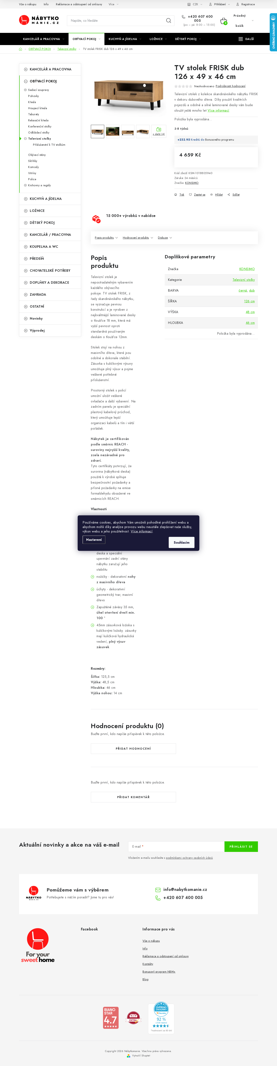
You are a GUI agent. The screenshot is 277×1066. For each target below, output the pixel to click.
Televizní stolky (39, 139)
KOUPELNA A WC (44, 246)
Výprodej (37, 330)
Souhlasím (181, 542)
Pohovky (33, 96)
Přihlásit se (241, 847)
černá (243, 290)
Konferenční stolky (39, 126)
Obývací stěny (37, 155)
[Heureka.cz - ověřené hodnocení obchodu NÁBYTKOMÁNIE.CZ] (161, 1017)
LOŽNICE (37, 210)
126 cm (249, 301)
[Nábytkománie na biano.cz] (111, 1017)
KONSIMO (192, 183)
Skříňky (32, 161)
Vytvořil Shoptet (141, 1055)
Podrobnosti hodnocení (231, 86)
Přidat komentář (133, 797)
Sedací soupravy (38, 90)
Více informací (141, 531)
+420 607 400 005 (200, 19)
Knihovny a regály (39, 185)
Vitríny (32, 173)
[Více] (246, 39)
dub (252, 290)
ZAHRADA (38, 294)
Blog (145, 979)
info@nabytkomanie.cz (185, 889)
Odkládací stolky (38, 132)
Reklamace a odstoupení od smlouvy (79, 4)
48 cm (250, 312)
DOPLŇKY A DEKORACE (49, 282)
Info (46, 4)
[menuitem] (43, 39)
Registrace (248, 4)
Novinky (36, 318)
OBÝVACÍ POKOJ (43, 81)
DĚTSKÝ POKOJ (42, 222)
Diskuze (163, 238)
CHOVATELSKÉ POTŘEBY (50, 270)
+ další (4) (159, 134)
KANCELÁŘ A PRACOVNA (51, 69)
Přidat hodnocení (133, 749)
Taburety (33, 114)
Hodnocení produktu (136, 238)
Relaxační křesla (38, 120)
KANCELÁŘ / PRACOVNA (50, 234)
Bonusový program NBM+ (159, 972)
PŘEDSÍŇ (37, 258)
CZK (195, 4)
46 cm (250, 322)
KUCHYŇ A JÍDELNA (46, 198)
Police (32, 179)
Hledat (168, 20)
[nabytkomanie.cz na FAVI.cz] (133, 1017)
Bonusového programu (219, 140)
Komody (33, 167)
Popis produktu (104, 238)
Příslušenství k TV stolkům (49, 145)
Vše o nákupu (27, 4)
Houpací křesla (37, 108)
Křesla (32, 102)
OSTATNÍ (37, 306)
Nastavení (94, 539)
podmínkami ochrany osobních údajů (189, 858)
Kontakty (148, 964)
